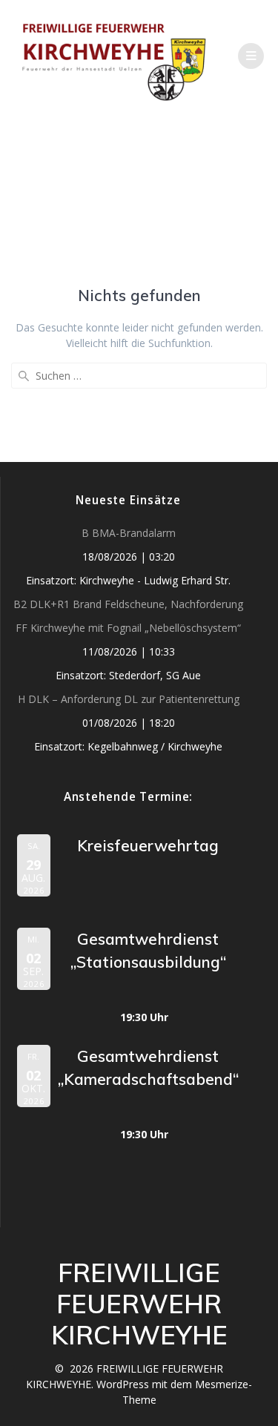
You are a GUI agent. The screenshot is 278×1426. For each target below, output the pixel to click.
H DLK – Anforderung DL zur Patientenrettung (128, 699)
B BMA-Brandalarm (129, 533)
